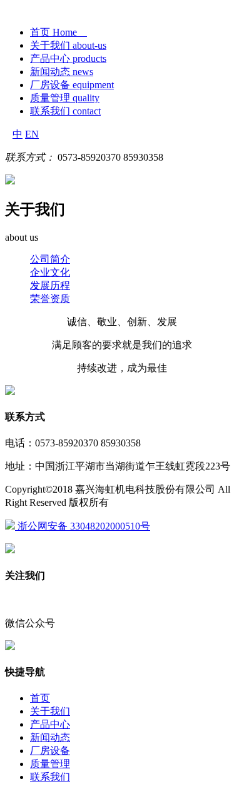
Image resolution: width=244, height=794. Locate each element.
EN (32, 134)
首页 (40, 698)
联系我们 (50, 776)
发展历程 (50, 285)
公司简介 (50, 259)
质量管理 (50, 763)
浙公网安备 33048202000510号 (82, 526)
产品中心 (50, 724)
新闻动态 (50, 737)
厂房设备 (50, 750)
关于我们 (50, 711)
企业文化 (50, 272)
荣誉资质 (50, 298)
